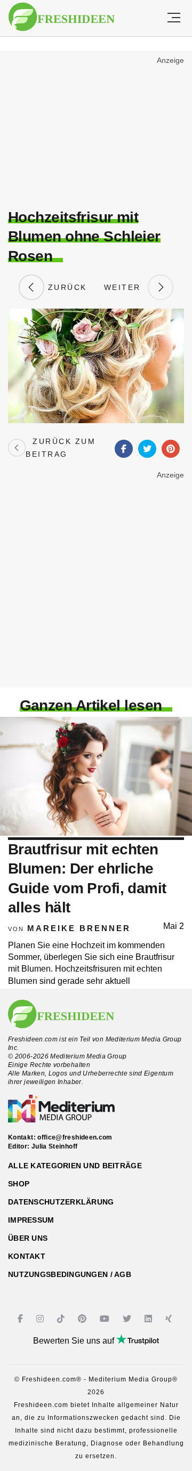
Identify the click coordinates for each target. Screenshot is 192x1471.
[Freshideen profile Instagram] (41, 1318)
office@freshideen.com (75, 1137)
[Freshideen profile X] (128, 1318)
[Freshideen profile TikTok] (62, 1318)
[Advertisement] (96, 131)
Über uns (27, 1238)
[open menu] (173, 18)
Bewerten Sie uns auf (74, 1340)
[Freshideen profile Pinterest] (83, 1318)
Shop (18, 1183)
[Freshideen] (61, 17)
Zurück (65, 287)
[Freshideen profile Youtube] (106, 1318)
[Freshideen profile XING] (169, 1318)
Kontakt (26, 1256)
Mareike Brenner (79, 928)
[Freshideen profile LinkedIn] (150, 1318)
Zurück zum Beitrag (60, 447)
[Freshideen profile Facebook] (22, 1318)
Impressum (31, 1220)
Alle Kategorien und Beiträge (75, 1165)
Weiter (126, 287)
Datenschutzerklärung (61, 1202)
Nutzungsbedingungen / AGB (69, 1274)
